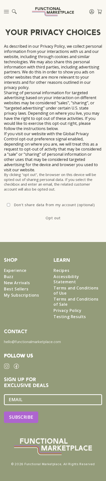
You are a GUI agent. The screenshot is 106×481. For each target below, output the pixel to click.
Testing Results (69, 316)
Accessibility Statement (66, 279)
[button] (14, 11)
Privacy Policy (67, 310)
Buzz (8, 276)
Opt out (53, 217)
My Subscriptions (21, 295)
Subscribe (21, 417)
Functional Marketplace (42, 464)
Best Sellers (16, 289)
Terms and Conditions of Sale (76, 302)
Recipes (61, 270)
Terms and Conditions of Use (76, 290)
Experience (15, 270)
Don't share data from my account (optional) (54, 204)
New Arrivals (17, 282)
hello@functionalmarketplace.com (32, 341)
